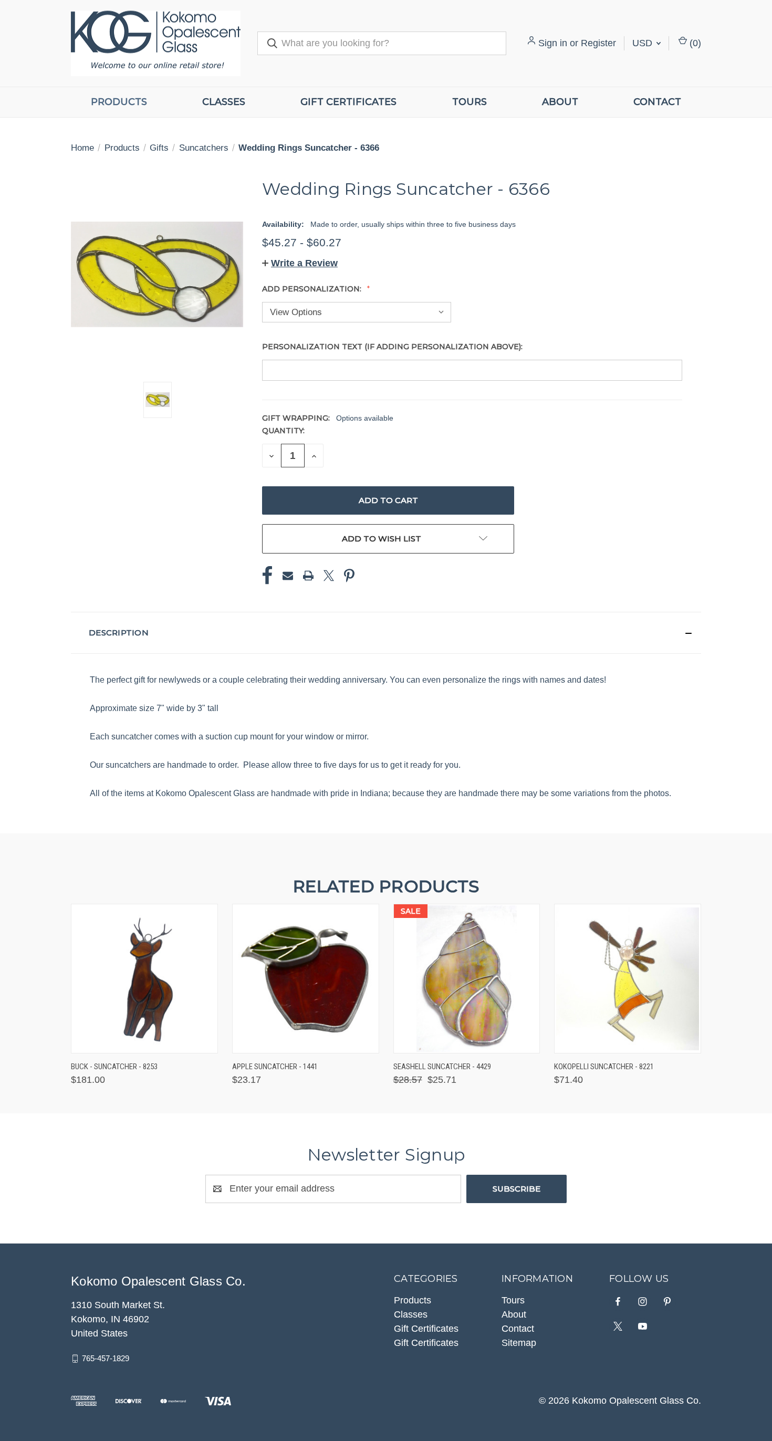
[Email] (288, 575)
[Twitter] (329, 575)
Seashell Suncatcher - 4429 (442, 1066)
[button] (300, 263)
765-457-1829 (105, 1358)
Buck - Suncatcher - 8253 (114, 1066)
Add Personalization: (312, 289)
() (694, 43)
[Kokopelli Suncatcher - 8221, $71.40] (627, 978)
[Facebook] (267, 575)
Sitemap (519, 1343)
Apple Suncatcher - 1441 (275, 1066)
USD (643, 43)
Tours (469, 102)
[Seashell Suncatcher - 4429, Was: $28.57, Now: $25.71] (466, 978)
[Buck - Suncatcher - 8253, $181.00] (144, 978)
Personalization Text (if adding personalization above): (393, 346)
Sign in (552, 43)
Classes (223, 102)
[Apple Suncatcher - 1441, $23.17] (305, 978)
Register (598, 43)
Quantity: (283, 430)
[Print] (308, 575)
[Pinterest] (349, 575)
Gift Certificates (348, 102)
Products (119, 102)
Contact (657, 102)
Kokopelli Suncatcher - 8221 (604, 1066)
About (560, 102)
